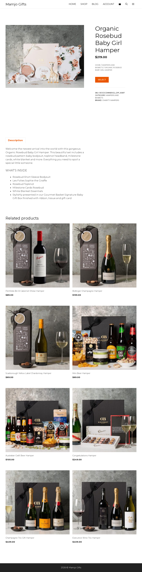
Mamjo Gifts (16, 4)
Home (72, 4)
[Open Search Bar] (126, 4)
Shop (84, 4)
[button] (133, 4)
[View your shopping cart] (119, 4)
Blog (95, 4)
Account (108, 4)
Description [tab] (15, 140)
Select (102, 79)
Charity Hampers (110, 100)
